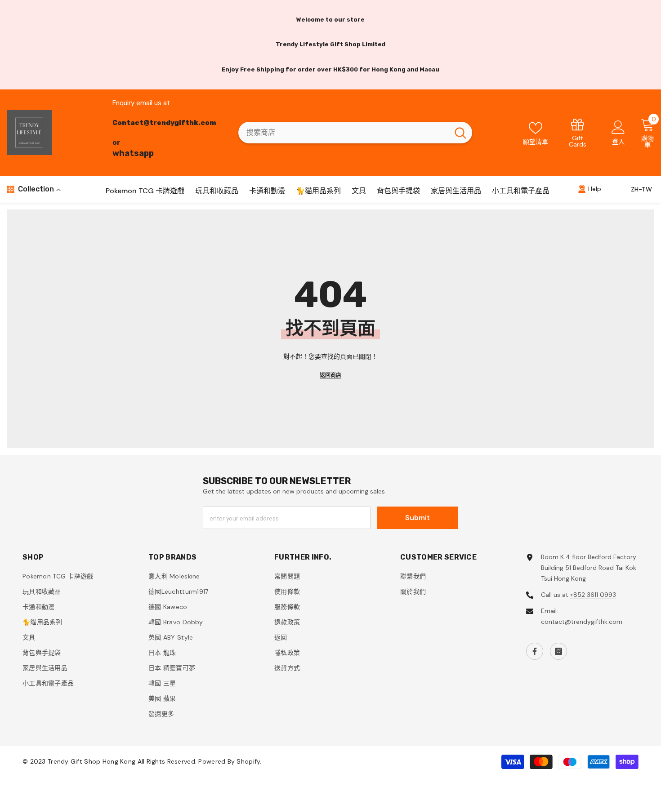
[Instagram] (558, 651)
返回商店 (330, 375)
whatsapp (133, 153)
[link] (577, 132)
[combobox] (343, 132)
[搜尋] (355, 132)
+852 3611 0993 (593, 595)
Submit (417, 517)
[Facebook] (534, 651)
